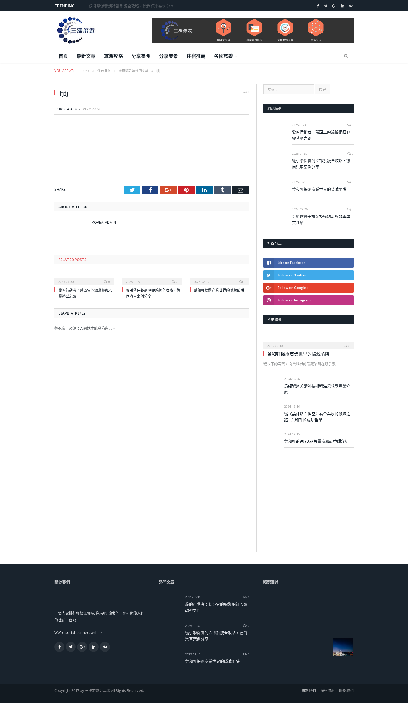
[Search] (346, 56)
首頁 (63, 56)
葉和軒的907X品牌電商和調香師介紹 (316, 441)
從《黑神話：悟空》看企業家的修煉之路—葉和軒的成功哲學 (317, 417)
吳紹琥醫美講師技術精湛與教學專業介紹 (321, 219)
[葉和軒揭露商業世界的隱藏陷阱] (219, 278)
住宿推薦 (196, 56)
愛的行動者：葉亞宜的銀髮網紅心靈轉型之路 (321, 135)
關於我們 (308, 690)
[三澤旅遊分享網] (75, 30)
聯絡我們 (346, 690)
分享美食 (141, 56)
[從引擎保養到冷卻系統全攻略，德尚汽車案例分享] (152, 278)
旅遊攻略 (113, 56)
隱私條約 (327, 690)
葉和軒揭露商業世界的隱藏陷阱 (219, 290)
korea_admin (69, 109)
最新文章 (86, 56)
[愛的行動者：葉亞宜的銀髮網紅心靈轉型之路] (84, 278)
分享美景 (168, 56)
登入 (79, 328)
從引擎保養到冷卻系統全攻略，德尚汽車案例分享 (131, 5)
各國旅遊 (223, 56)
